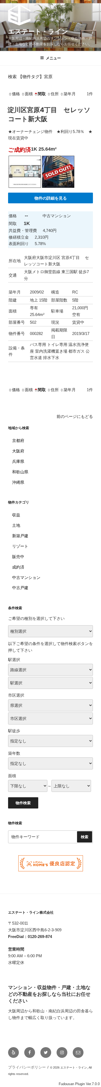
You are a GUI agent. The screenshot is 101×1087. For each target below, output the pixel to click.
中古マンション (26, 577)
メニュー (53, 58)
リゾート (20, 546)
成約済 (18, 567)
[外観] (58, 189)
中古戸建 (20, 587)
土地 (16, 525)
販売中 (18, 556)
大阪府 (18, 451)
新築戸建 (20, 535)
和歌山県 (20, 472)
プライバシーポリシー (27, 1067)
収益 (16, 515)
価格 (16, 93)
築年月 (70, 93)
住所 (55, 93)
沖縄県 (18, 482)
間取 (42, 93)
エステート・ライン (38, 31)
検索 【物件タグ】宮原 (30, 76)
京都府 (18, 440)
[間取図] (24, 189)
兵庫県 (18, 461)
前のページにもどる (75, 416)
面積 (29, 93)
